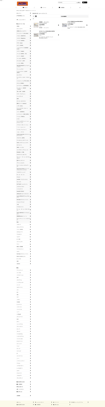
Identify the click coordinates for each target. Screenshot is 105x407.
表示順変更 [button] (64, 16)
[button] (80, 7)
